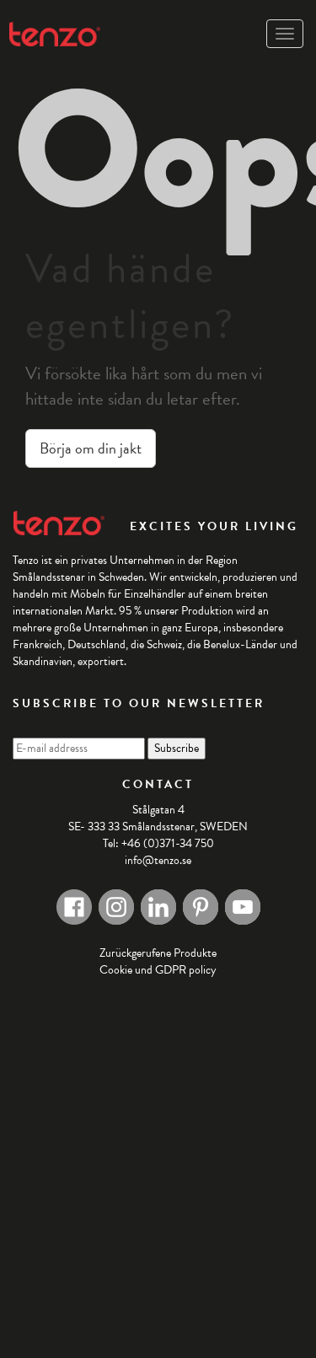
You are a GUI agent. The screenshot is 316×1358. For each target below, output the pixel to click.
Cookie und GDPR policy (158, 970)
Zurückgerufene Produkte (158, 953)
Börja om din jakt (91, 448)
